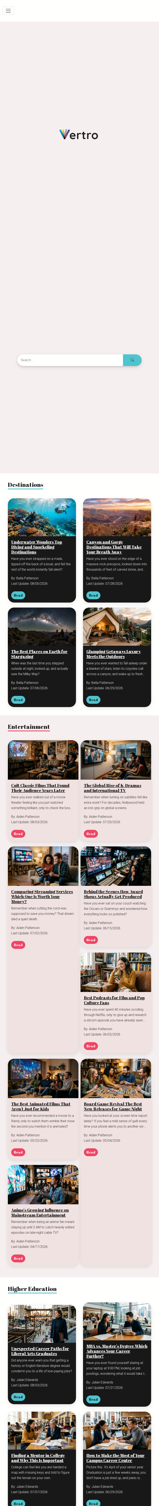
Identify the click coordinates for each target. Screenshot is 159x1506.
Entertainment (29, 727)
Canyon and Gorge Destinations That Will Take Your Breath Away (114, 547)
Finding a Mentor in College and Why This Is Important (38, 1458)
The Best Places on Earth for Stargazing (39, 654)
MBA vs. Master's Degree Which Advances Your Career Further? (116, 1351)
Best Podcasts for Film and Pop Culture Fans (114, 1000)
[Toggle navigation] (8, 11)
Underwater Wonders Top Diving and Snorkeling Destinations (36, 547)
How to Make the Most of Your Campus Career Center (115, 1458)
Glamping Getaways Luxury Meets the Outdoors (113, 654)
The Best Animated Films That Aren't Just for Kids (40, 1106)
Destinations (25, 485)
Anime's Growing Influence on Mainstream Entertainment (40, 1213)
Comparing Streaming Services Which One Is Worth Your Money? (42, 896)
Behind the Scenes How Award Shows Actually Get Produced (113, 894)
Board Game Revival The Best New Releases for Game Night (113, 1106)
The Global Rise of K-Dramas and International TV (112, 788)
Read (18, 595)
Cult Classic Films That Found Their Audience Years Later (40, 788)
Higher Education (32, 1289)
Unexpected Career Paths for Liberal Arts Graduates (40, 1351)
